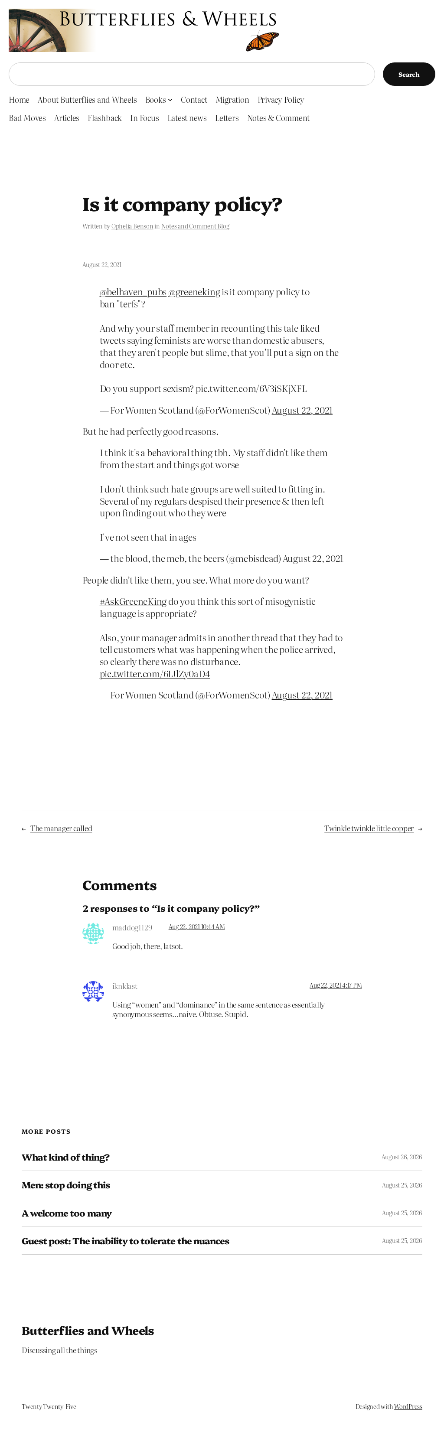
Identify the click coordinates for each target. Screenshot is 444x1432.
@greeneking (194, 291)
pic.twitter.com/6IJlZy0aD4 (155, 673)
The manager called (61, 827)
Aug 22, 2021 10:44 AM (197, 926)
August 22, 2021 (302, 410)
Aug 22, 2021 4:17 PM (336, 985)
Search (409, 74)
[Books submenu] (170, 99)
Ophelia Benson (132, 226)
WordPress (408, 1406)
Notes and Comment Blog (195, 226)
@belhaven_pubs (133, 291)
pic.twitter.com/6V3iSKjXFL (251, 388)
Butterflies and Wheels (88, 1330)
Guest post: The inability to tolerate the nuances (125, 1241)
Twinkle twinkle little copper (369, 827)
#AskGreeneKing (133, 601)
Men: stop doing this (66, 1185)
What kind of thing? (65, 1157)
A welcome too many (66, 1213)
